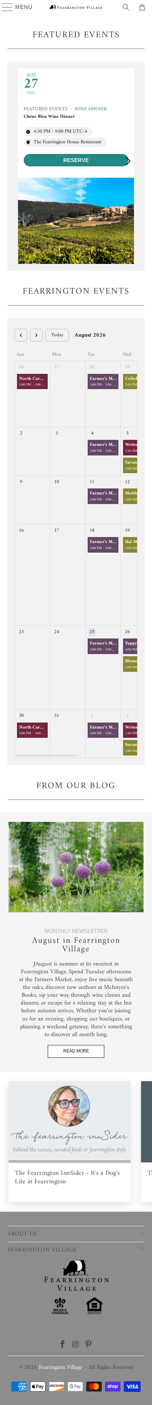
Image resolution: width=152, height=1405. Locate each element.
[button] (131, 161)
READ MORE (76, 1051)
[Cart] (143, 7)
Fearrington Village (60, 1367)
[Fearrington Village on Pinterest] (88, 1345)
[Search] (126, 7)
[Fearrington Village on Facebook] (62, 1345)
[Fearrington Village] (76, 7)
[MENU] (4, 7)
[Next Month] (36, 335)
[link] (76, 160)
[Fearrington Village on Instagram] (75, 1345)
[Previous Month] (20, 335)
